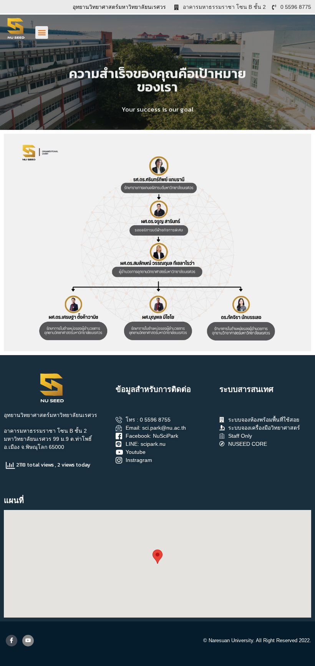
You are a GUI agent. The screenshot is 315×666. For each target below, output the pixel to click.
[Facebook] (11, 640)
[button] (41, 32)
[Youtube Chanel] (28, 640)
